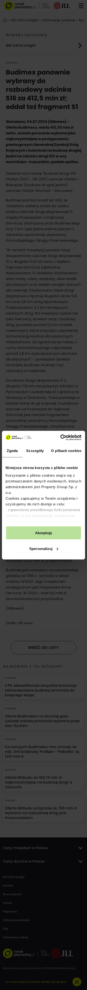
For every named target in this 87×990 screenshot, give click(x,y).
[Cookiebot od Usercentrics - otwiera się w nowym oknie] (61, 437)
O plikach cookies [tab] (66, 451)
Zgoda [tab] (12, 451)
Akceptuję (43, 533)
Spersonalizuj (40, 548)
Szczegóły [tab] (35, 451)
